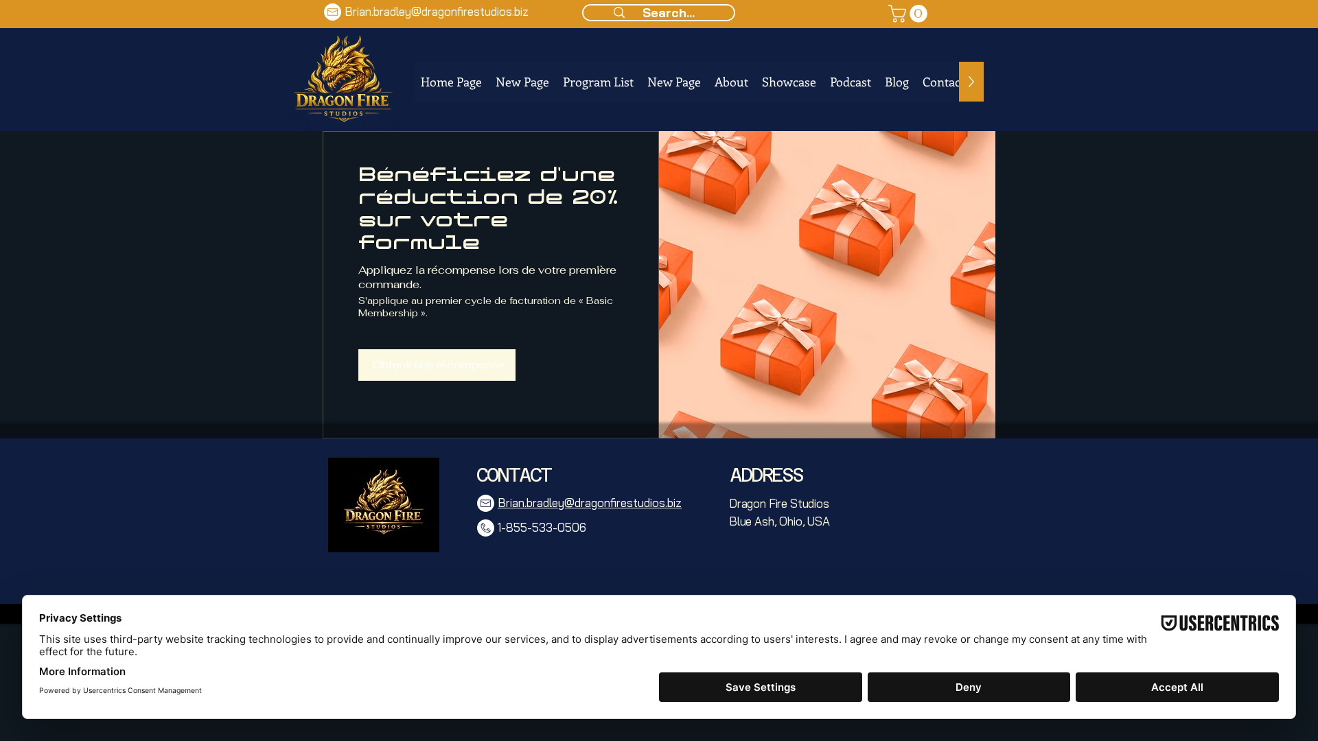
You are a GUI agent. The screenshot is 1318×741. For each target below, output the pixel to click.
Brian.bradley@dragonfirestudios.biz (437, 11)
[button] (910, 14)
